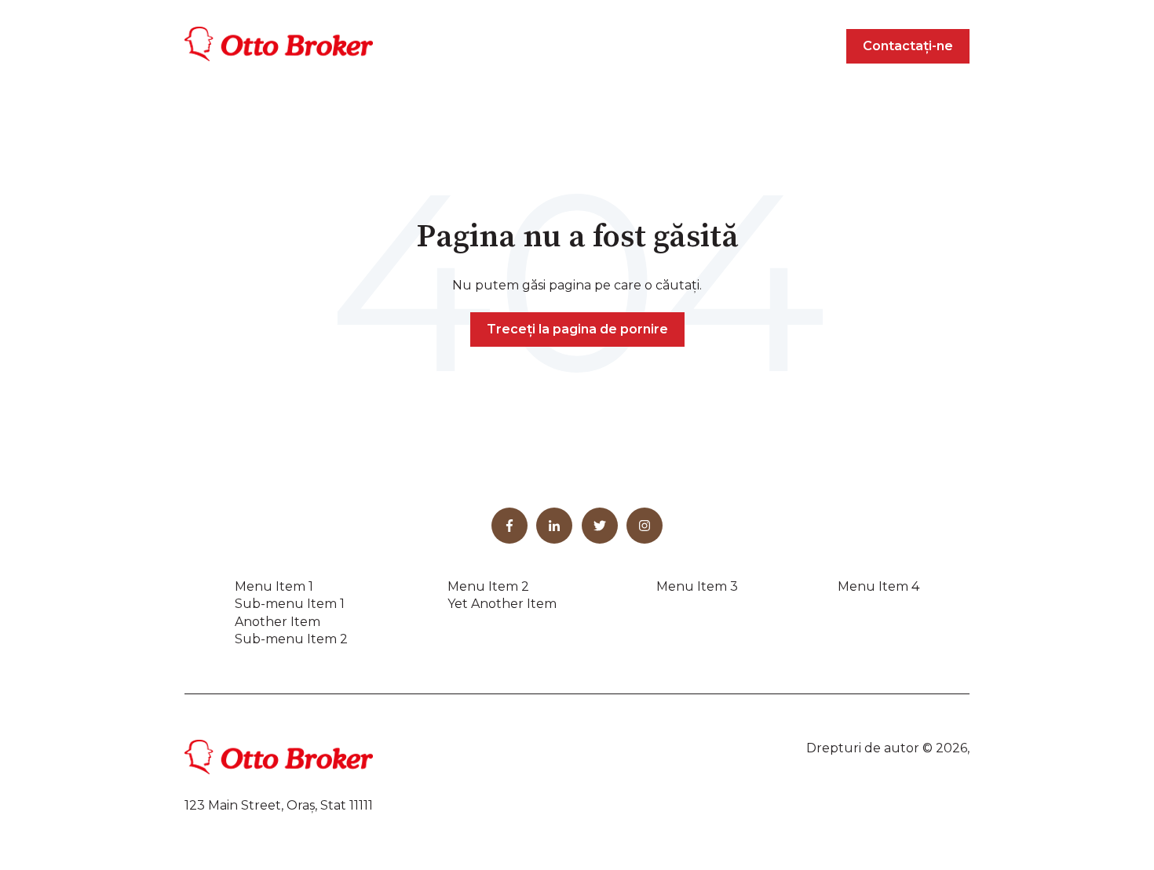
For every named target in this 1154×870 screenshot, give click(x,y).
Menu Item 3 (697, 586)
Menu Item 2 (488, 586)
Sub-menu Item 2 (291, 639)
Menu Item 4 (878, 586)
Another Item (277, 621)
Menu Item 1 (274, 586)
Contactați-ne (908, 45)
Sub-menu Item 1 (290, 603)
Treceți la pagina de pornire (577, 329)
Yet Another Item (502, 603)
